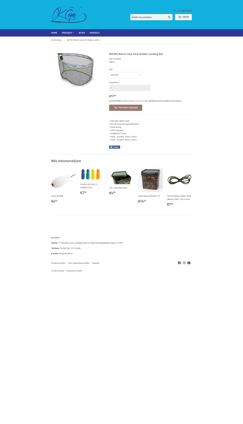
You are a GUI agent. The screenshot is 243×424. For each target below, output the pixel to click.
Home (54, 33)
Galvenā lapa (56, 40)
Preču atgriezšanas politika (78, 263)
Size (111, 69)
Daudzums (114, 82)
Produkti (67, 33)
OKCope (60, 271)
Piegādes (95, 263)
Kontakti (95, 33)
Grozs (185, 17)
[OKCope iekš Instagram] (184, 263)
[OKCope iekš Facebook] (179, 263)
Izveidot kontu (186, 11)
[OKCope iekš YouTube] (188, 263)
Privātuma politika (58, 263)
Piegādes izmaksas (135, 101)
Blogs (82, 33)
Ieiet (174, 11)
